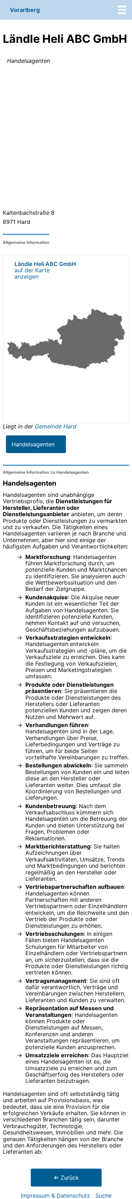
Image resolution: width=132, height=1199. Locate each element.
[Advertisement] (66, 138)
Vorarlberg (25, 9)
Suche (103, 1195)
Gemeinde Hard (55, 426)
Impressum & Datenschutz (55, 1195)
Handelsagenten (33, 444)
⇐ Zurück (66, 1177)
